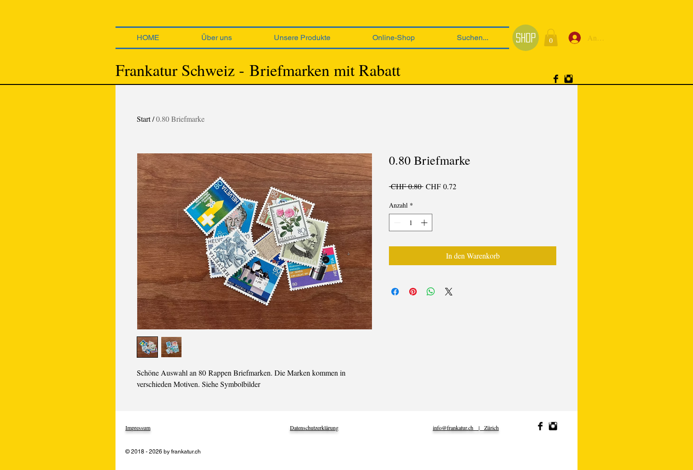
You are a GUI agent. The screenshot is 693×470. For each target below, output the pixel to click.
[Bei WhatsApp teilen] (431, 291)
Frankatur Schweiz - (180, 70)
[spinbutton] (410, 222)
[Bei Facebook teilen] (395, 291)
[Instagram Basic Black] (568, 79)
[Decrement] (396, 222)
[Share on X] (448, 291)
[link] (551, 37)
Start (143, 119)
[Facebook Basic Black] (556, 79)
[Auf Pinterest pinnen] (413, 291)
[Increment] (425, 222)
